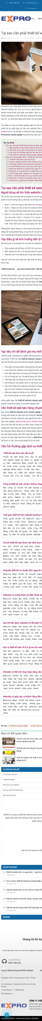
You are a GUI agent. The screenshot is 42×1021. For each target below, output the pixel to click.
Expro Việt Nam (33, 1018)
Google (39, 205)
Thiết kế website (28, 38)
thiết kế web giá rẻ (23, 421)
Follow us (32, 8)
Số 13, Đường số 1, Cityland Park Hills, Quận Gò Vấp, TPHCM (18, 985)
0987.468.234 (14, 3)
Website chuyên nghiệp (19, 726)
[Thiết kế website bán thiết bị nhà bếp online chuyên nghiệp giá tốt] (8, 760)
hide (12, 142)
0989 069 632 (19, 990)
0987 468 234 (7, 990)
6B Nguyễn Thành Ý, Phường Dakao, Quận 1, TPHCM (18, 978)
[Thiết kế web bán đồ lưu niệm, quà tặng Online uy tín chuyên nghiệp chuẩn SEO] (8, 741)
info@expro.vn (32, 3)
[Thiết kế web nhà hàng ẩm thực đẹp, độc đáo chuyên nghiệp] (8, 751)
